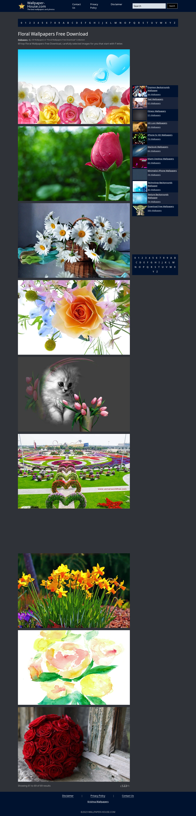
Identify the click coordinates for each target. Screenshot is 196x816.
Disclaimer (116, 4)
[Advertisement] (74, 531)
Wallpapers (23, 39)
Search (172, 6)
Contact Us (128, 795)
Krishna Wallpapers (98, 801)
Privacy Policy (98, 795)
